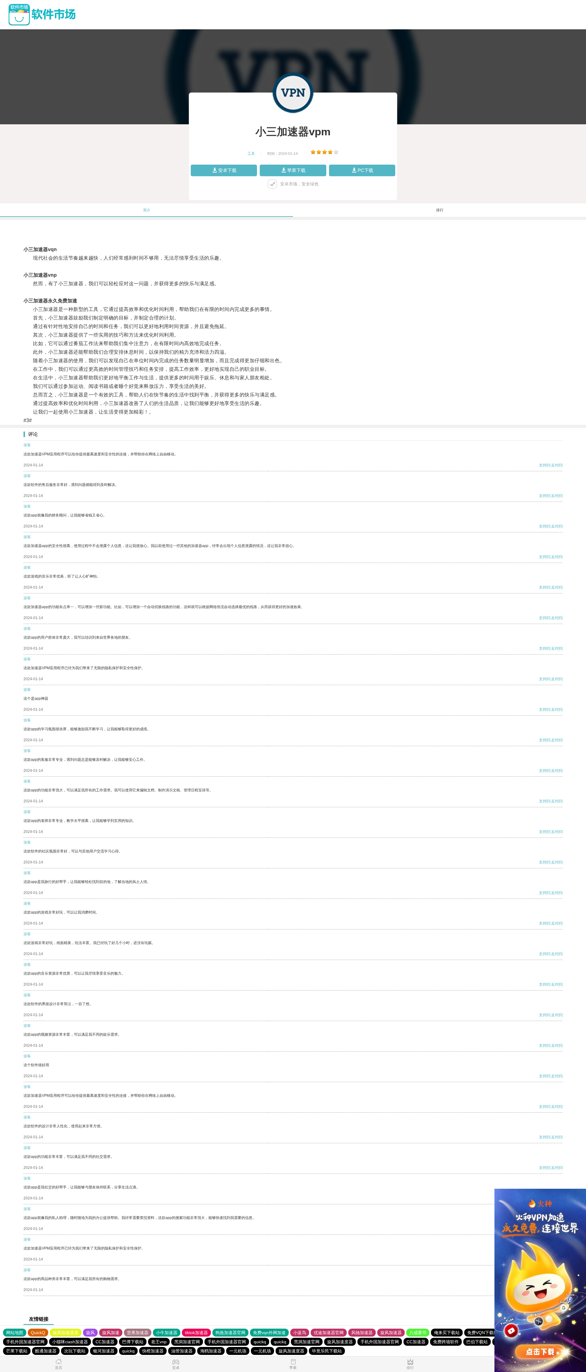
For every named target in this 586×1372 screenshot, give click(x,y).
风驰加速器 (362, 1332)
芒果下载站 (16, 1350)
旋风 (90, 1332)
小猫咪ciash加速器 (70, 1341)
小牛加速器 (166, 1332)
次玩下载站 (74, 1350)
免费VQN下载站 (482, 1332)
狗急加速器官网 (230, 1332)
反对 (555, 465)
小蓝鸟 (299, 1332)
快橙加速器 (153, 1350)
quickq (260, 1341)
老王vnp (159, 1341)
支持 (542, 465)
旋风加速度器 (65, 1332)
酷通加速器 (45, 1350)
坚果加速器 (137, 1332)
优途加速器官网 (329, 1332)
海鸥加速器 (211, 1350)
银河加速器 (103, 1350)
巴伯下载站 (477, 1341)
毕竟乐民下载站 (327, 1350)
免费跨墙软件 (446, 1341)
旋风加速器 (391, 1332)
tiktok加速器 (196, 1332)
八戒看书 (417, 1332)
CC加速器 (105, 1341)
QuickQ (38, 1332)
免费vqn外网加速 (269, 1332)
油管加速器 (182, 1350)
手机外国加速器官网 (25, 1341)
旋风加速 (110, 1332)
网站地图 (14, 1332)
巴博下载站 (132, 1341)
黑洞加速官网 (187, 1341)
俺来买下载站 (447, 1332)
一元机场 (237, 1350)
